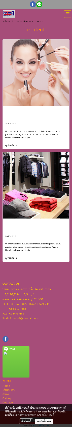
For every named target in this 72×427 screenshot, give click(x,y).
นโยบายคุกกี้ (48, 414)
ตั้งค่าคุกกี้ (26, 421)
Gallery (7, 398)
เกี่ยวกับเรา (9, 390)
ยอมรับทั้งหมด (44, 421)
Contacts (8, 402)
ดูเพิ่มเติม (10, 145)
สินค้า (6, 394)
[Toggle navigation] (67, 14)
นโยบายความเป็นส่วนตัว (24, 414)
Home (6, 386)
